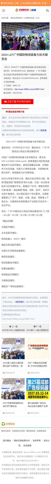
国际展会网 (30, 431)
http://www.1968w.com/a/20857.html (29, 89)
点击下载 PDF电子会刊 (19, 101)
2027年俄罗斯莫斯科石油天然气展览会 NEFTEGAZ (13, 406)
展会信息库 (5, 431)
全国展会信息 (29, 18)
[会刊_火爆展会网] (25, 10)
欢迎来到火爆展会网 (32, 3)
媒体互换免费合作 (22, 440)
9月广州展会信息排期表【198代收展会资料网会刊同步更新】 (37, 366)
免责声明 (37, 440)
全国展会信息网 (18, 431)
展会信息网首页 (17, 18)
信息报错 (27, 445)
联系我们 (20, 302)
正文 (38, 18)
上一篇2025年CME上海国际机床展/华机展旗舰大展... (13, 329)
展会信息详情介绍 (16, 112)
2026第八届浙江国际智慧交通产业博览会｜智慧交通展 (13, 366)
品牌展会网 (41, 431)
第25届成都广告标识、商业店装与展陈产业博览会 (38, 406)
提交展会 (7, 440)
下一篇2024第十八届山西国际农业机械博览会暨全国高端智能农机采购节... (37, 329)
